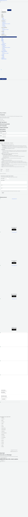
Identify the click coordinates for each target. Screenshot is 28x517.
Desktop (3, 33)
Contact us (3, 34)
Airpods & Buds (4, 21)
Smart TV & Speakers (4, 27)
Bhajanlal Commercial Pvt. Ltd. (14, 451)
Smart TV (3, 28)
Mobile (2, 40)
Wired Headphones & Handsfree (6, 23)
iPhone (3, 41)
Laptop (3, 32)
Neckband (3, 24)
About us (3, 39)
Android (3, 42)
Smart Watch (3, 25)
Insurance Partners (4, 35)
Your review (3, 180)
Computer (3, 31)
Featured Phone (4, 43)
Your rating (3, 178)
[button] (8, 36)
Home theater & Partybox (5, 29)
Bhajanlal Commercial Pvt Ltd (3, 0)
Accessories (3, 44)
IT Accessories (4, 26)
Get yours (2, 140)
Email (2, 397)
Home (2, 14)
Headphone (3, 22)
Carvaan (3, 30)
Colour (1, 135)
